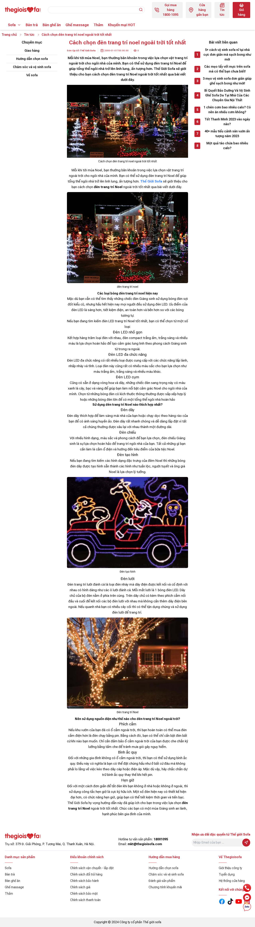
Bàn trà (32, 25)
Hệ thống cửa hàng (232, 881)
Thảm (98, 25)
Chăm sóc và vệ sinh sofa (32, 67)
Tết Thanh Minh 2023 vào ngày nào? (227, 121)
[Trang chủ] (23, 10)
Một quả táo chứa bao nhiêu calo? (227, 145)
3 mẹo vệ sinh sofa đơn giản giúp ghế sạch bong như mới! (227, 81)
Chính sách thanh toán (85, 900)
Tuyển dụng (227, 874)
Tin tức (29, 35)
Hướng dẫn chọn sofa (32, 59)
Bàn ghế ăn (52, 25)
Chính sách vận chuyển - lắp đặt (92, 868)
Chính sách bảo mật (84, 893)
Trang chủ (9, 35)
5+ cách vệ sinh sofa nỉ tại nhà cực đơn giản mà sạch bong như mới (227, 54)
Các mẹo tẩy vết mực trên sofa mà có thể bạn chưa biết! (227, 69)
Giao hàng (32, 51)
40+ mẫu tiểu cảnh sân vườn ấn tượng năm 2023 (227, 133)
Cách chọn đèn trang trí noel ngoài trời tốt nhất (77, 35)
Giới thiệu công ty (230, 868)
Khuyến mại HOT (121, 25)
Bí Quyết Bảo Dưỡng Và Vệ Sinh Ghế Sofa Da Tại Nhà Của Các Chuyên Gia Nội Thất (227, 95)
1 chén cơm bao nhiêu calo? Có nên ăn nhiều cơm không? (227, 109)
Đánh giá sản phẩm (162, 881)
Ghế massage (77, 25)
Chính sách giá (80, 887)
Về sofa (32, 75)
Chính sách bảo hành (84, 881)
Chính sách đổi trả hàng (86, 874)
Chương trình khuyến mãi (165, 887)
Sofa (12, 25)
